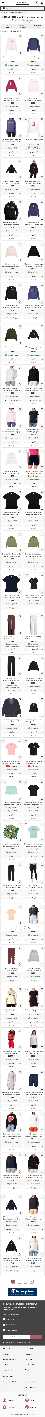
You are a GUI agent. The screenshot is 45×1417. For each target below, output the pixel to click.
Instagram (11, 1400)
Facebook (11, 1407)
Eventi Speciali (30, 1364)
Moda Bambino (11, 1330)
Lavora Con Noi (8, 1370)
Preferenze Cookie (31, 1387)
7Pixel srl (19, 1414)
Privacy (5, 1387)
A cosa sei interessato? (11, 1315)
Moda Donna (10, 1319)
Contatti (5, 1364)
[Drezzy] (22, 3)
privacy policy (27, 1342)
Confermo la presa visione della (18, 1342)
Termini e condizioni (9, 1382)
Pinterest (33, 1407)
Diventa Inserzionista (9, 1359)
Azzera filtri (17, 31)
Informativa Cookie (31, 1382)
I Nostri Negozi (30, 1359)
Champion (5, 31)
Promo (27, 1370)
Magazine (28, 1354)
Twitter (32, 1400)
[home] (1, 12)
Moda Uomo (10, 1325)
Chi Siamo (6, 1354)
